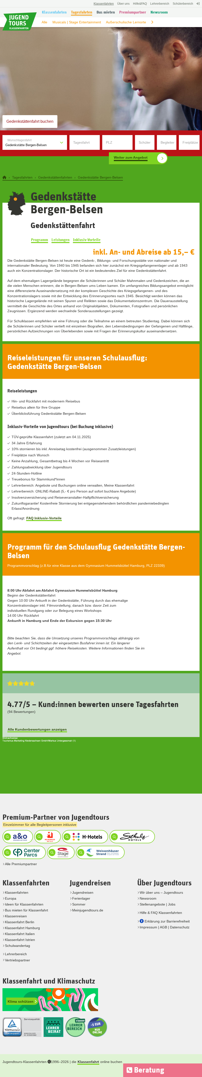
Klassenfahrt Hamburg (22, 928)
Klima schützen (21, 1001)
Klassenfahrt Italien (20, 934)
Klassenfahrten (16, 892)
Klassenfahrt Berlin (19, 922)
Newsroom (148, 898)
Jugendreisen (82, 892)
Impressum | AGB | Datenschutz (164, 927)
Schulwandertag (17, 946)
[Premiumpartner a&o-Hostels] (17, 837)
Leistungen (60, 240)
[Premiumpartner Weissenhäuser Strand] (99, 852)
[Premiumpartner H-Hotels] (84, 837)
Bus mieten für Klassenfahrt (26, 910)
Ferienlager (81, 898)
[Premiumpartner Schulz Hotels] (131, 837)
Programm (39, 240)
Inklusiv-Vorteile (87, 240)
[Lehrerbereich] (197, 6)
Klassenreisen (16, 916)
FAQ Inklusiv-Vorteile (44, 518)
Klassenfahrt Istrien (20, 940)
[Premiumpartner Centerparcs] (23, 852)
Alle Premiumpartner (21, 864)
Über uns (123, 3)
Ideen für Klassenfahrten (24, 904)
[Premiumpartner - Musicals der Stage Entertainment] (60, 852)
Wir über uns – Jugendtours (161, 892)
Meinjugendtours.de (87, 910)
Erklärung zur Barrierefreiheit (167, 921)
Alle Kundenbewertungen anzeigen (37, 729)
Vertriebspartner (17, 960)
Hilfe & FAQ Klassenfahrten (161, 913)
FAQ (140, 3)
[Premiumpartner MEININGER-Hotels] (47, 837)
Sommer (78, 904)
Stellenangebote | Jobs (157, 904)
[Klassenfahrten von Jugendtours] (4, 177)
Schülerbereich (183, 3)
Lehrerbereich (159, 3)
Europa (10, 898)
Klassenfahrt (88, 1062)
